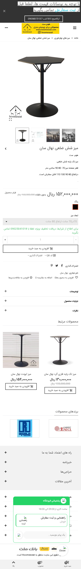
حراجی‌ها (66, 472)
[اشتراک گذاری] (61, 266)
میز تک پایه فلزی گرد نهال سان (60, 374)
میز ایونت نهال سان (21, 374)
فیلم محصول (10, 193)
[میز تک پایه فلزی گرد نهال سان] (60, 350)
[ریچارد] (24, 428)
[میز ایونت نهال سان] (21, 350)
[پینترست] (51, 266)
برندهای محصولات (66, 411)
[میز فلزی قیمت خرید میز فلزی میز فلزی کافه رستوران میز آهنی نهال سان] (10, 120)
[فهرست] (74, 28)
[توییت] (56, 266)
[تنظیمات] (6, 28)
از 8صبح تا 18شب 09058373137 (44, 19)
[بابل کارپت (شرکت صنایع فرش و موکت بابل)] (63, 428)
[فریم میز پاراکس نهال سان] (5, 149)
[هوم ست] (40, 28)
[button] (40, 291)
